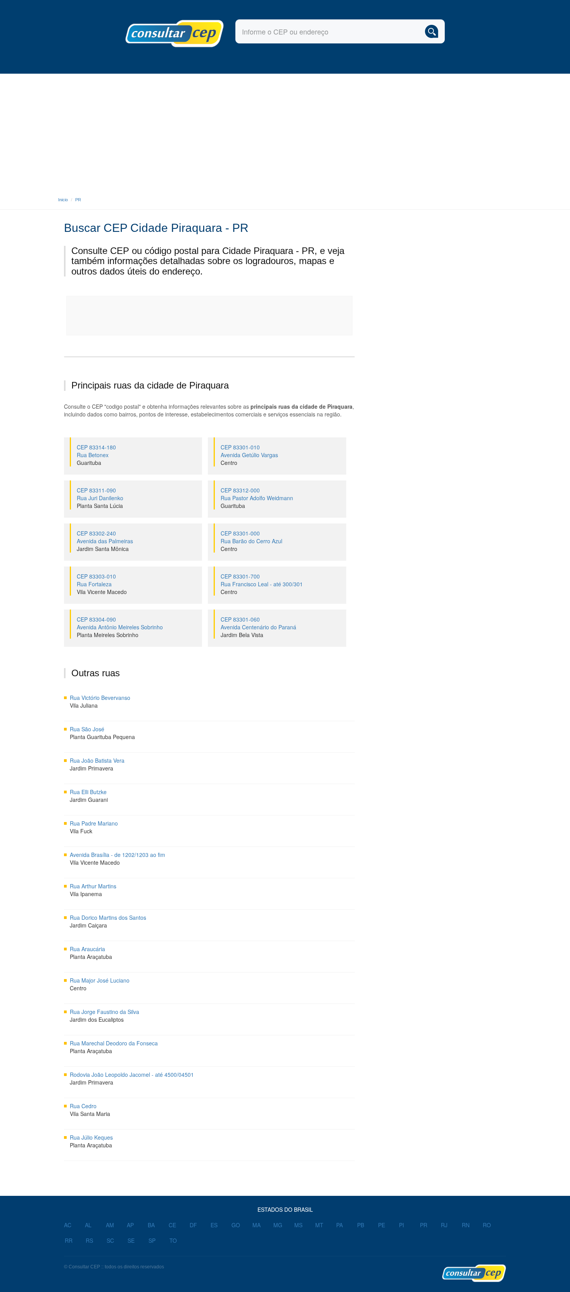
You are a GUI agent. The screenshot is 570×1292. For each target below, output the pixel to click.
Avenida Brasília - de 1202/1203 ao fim (117, 854)
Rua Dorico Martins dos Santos (108, 917)
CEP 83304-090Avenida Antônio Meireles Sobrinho (120, 623)
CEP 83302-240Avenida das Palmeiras (105, 537)
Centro (229, 462)
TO (173, 1240)
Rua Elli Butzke (88, 792)
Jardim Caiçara (88, 925)
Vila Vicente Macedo (102, 592)
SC (110, 1240)
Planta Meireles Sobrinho (107, 635)
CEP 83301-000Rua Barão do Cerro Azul (251, 537)
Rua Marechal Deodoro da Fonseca (114, 1043)
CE (172, 1225)
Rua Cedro (83, 1106)
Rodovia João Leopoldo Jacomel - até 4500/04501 (132, 1074)
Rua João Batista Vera (97, 760)
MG (277, 1225)
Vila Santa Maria (90, 1114)
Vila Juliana (84, 705)
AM (110, 1225)
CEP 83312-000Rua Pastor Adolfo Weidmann (257, 494)
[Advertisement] (285, 132)
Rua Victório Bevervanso (100, 697)
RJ (444, 1225)
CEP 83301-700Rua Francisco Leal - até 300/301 (262, 580)
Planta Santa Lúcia (100, 506)
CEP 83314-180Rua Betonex (96, 451)
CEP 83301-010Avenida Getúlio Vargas (249, 451)
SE (131, 1240)
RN (466, 1225)
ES (214, 1225)
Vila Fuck (81, 831)
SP (152, 1240)
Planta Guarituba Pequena (102, 737)
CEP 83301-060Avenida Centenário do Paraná (258, 623)
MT (319, 1225)
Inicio (63, 199)
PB (360, 1225)
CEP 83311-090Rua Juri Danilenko (100, 494)
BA (151, 1225)
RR (69, 1240)
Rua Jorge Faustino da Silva (104, 1012)
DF (193, 1225)
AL (88, 1225)
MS (298, 1225)
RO (487, 1225)
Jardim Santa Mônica (103, 549)
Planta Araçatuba (91, 956)
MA (256, 1225)
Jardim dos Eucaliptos (97, 1019)
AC (67, 1225)
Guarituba (89, 462)
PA (339, 1225)
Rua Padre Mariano (94, 823)
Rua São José (87, 729)
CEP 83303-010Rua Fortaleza (96, 580)
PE (381, 1225)
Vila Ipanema (86, 894)
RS (89, 1240)
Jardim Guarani (89, 799)
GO (235, 1225)
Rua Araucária (87, 949)
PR (78, 199)
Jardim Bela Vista (242, 635)
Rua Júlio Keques (91, 1137)
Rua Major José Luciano (100, 980)
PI (401, 1225)
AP (130, 1225)
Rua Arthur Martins (93, 886)
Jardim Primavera (91, 768)
